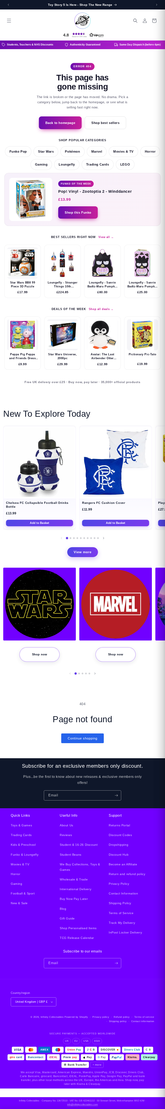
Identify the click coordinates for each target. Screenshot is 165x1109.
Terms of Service (121, 913)
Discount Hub (118, 854)
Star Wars (46, 151)
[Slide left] (61, 538)
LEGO (125, 164)
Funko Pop (18, 151)
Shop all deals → (101, 309)
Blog (63, 908)
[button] (9, 20)
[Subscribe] (116, 795)
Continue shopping (82, 738)
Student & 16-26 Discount (79, 844)
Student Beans (70, 854)
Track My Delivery (122, 922)
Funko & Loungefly (24, 854)
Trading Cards (97, 164)
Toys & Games (21, 825)
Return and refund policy (127, 874)
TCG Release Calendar (77, 938)
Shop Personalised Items (78, 928)
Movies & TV (123, 151)
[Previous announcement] (8, 4)
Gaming (41, 164)
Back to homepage (60, 123)
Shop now (39, 654)
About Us (66, 825)
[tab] (67, 538)
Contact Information (123, 893)
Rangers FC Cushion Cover (103, 502)
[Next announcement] (156, 4)
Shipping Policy (120, 903)
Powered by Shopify (76, 1017)
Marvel (96, 151)
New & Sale (19, 903)
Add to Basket (39, 523)
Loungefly (67, 164)
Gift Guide (67, 918)
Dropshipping (118, 844)
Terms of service (144, 1017)
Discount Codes (120, 835)
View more (83, 552)
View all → (106, 237)
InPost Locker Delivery (125, 932)
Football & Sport (23, 893)
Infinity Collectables (52, 1017)
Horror (150, 151)
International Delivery (75, 889)
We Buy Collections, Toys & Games (80, 867)
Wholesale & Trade (74, 879)
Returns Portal (119, 825)
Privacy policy (100, 1017)
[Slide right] (103, 538)
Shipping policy (118, 1021)
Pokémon (72, 151)
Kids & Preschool (23, 844)
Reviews (66, 835)
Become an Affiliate (123, 864)
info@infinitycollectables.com (82, 1104)
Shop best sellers (105, 123)
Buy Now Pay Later (74, 899)
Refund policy (122, 1017)
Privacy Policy (119, 883)
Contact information (142, 1021)
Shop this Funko (78, 212)
